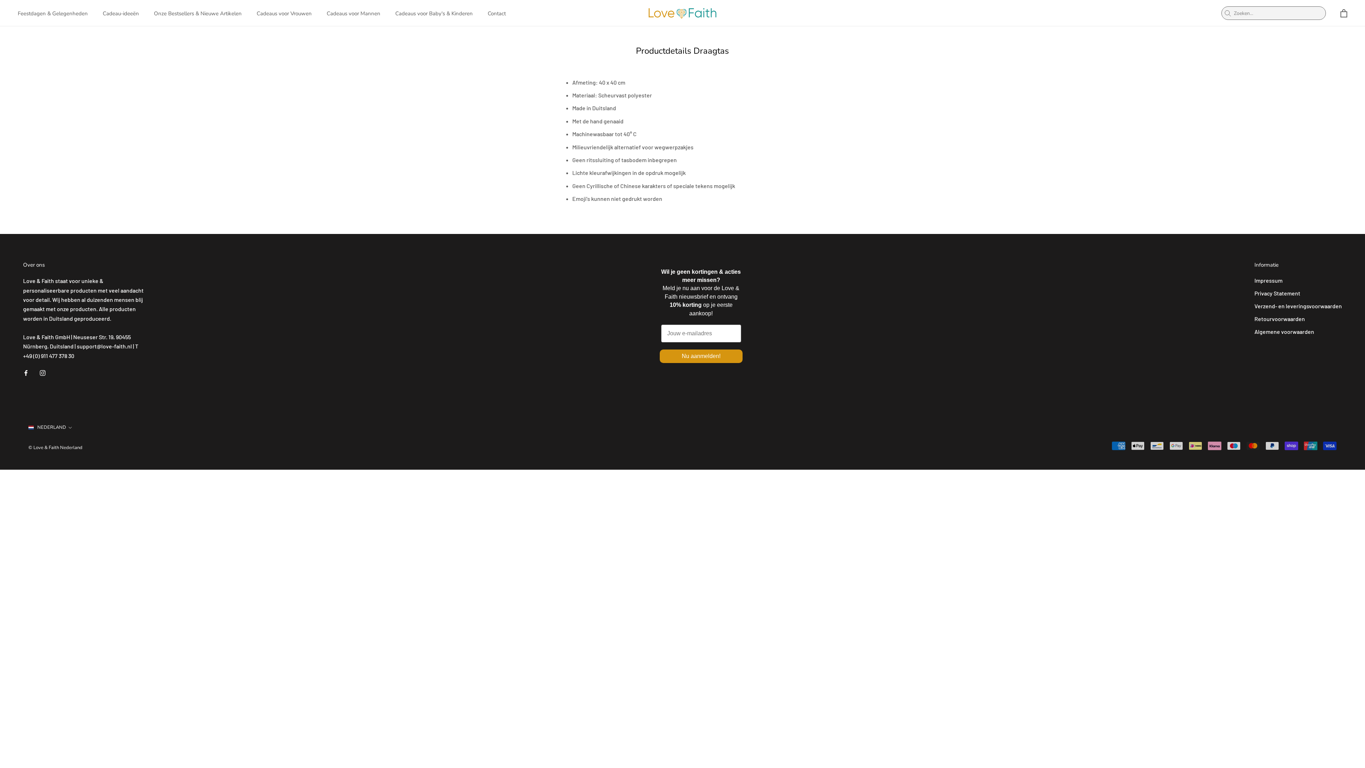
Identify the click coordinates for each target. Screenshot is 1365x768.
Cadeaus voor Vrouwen (284, 13)
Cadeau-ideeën (121, 13)
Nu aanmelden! (701, 356)
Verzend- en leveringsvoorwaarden (1298, 306)
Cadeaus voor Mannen (353, 13)
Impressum (1268, 280)
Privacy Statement (1277, 293)
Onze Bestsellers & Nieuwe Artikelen (198, 13)
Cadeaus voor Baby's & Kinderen (434, 13)
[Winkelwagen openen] (1343, 13)
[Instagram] (43, 372)
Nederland (51, 427)
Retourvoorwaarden (1279, 318)
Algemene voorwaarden (1284, 331)
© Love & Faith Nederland (55, 447)
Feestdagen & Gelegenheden (53, 13)
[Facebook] (26, 372)
